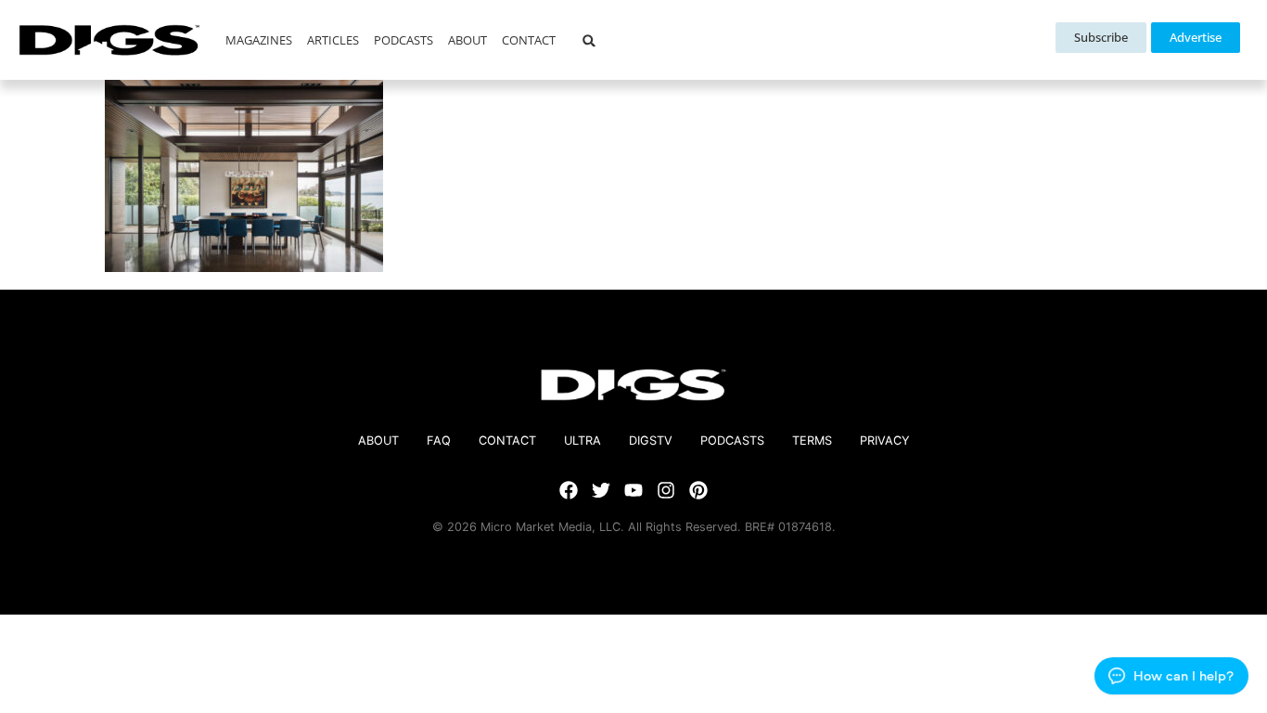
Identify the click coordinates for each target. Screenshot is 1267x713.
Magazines (258, 40)
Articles (333, 40)
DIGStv (650, 440)
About (467, 40)
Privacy (885, 440)
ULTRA (582, 440)
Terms (812, 440)
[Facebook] (568, 490)
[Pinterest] (698, 490)
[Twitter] (601, 490)
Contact (529, 40)
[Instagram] (666, 490)
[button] (588, 40)
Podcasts (403, 40)
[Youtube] (633, 490)
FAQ (439, 440)
